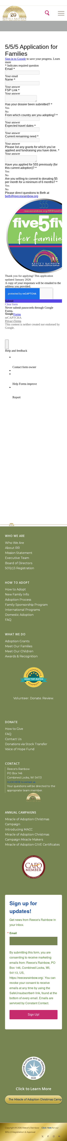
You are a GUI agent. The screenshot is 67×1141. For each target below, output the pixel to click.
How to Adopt (15, 589)
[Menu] (59, 13)
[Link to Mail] (59, 1136)
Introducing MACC (19, 829)
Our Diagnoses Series (33, 1099)
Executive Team (17, 558)
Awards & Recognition (21, 656)
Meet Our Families (18, 646)
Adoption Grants (17, 641)
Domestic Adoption (19, 615)
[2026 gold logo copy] (18, 13)
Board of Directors (18, 563)
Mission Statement (18, 553)
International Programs (22, 610)
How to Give (14, 729)
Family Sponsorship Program (26, 604)
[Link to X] (42, 1136)
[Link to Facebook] (48, 1136)
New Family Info (17, 594)
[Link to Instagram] (53, 1136)
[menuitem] (60, 13)
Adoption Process (18, 599)
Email (13, 933)
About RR (12, 548)
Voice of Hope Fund (19, 749)
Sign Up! (33, 1014)
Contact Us (13, 739)
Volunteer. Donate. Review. (33, 698)
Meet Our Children (19, 651)
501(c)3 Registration (19, 568)
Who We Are (14, 543)
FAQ (8, 620)
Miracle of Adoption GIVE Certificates (32, 844)
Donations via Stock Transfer (26, 744)
